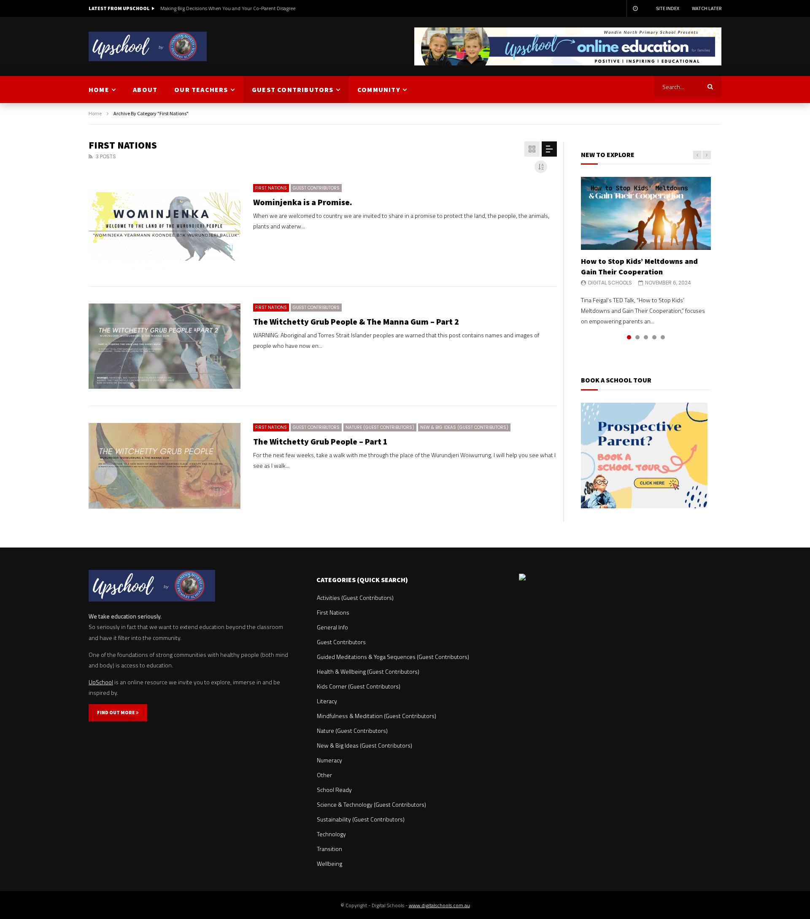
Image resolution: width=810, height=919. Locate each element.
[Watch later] (634, 8)
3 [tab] (646, 337)
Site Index (667, 8)
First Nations (271, 188)
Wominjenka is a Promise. (302, 202)
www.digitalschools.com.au (439, 905)
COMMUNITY (378, 89)
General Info (332, 627)
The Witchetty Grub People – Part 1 (320, 441)
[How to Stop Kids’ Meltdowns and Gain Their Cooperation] (646, 213)
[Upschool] (148, 46)
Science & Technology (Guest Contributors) (371, 804)
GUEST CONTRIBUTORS (293, 89)
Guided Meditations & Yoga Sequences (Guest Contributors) (393, 656)
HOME (99, 89)
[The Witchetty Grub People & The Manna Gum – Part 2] (164, 346)
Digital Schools (610, 282)
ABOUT (145, 89)
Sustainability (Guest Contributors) (361, 819)
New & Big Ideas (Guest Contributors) (464, 427)
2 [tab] (637, 337)
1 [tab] (629, 337)
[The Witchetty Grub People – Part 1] (164, 466)
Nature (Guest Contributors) (380, 427)
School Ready (334, 789)
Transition (329, 848)
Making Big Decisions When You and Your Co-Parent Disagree (227, 8)
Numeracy (329, 760)
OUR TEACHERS (201, 89)
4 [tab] (654, 337)
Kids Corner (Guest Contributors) (358, 686)
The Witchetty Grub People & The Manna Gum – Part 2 (356, 321)
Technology (331, 834)
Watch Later (706, 8)
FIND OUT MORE (116, 712)
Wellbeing (329, 863)
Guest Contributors (316, 188)
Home (95, 113)
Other (324, 774)
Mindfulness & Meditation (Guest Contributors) (376, 715)
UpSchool (101, 682)
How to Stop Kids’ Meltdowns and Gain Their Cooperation (639, 266)
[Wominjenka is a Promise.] (164, 226)
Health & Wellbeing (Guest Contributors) (368, 671)
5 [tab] (663, 337)
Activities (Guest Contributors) (355, 597)
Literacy (327, 701)
